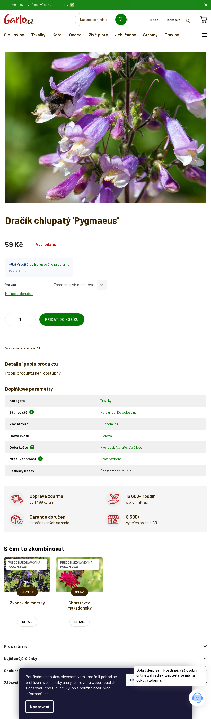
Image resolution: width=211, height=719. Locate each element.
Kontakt (173, 19)
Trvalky (105, 400)
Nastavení (39, 706)
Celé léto (135, 447)
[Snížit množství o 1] (30, 320)
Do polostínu (127, 412)
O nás (154, 19)
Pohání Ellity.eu (18, 270)
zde (45, 693)
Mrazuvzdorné (111, 459)
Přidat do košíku (62, 319)
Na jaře (121, 447)
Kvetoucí (107, 447)
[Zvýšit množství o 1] (10, 320)
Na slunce (107, 412)
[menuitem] (14, 35)
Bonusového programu (51, 264)
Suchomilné (109, 424)
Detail (27, 622)
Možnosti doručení (19, 293)
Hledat (123, 19)
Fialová (106, 436)
